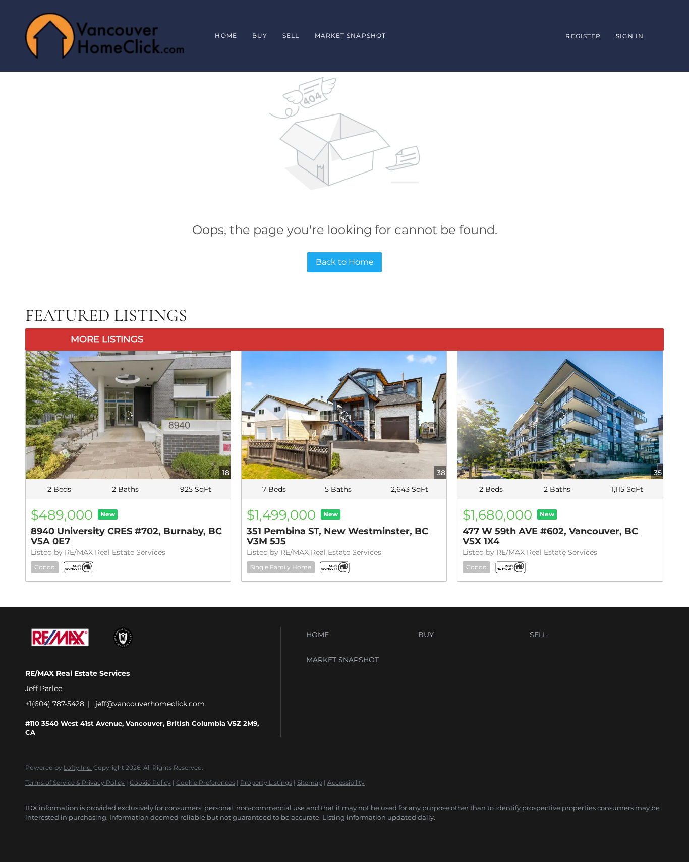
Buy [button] (259, 35)
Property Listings (266, 782)
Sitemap (309, 782)
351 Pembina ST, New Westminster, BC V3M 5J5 (337, 536)
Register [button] (583, 36)
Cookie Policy (150, 782)
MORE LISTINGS (107, 339)
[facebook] (37, 835)
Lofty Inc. (78, 767)
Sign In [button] (630, 36)
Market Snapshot (350, 35)
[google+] (66, 835)
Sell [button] (290, 35)
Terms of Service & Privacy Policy (75, 782)
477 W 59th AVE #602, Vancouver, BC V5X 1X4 (550, 536)
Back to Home (345, 262)
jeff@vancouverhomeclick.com (150, 703)
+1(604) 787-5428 (54, 703)
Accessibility (346, 782)
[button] (359, 634)
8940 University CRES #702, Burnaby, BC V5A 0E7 (126, 536)
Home (226, 35)
